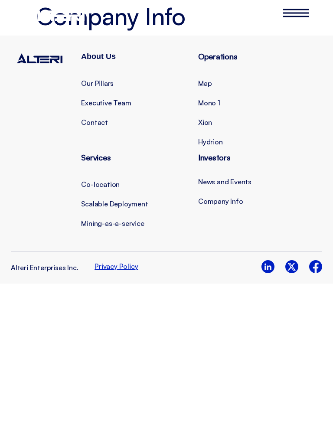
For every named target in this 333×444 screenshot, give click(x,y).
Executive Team (106, 102)
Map (205, 83)
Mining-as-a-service (112, 223)
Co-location (100, 184)
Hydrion (210, 141)
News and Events (224, 181)
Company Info (220, 201)
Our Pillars (97, 83)
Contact (94, 122)
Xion (205, 122)
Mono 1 (209, 102)
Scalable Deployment (114, 203)
